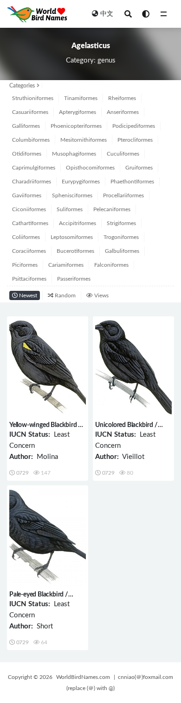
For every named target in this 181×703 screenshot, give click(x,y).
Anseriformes (123, 112)
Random (64, 295)
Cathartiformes (30, 223)
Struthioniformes (32, 98)
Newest (27, 295)
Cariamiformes (66, 265)
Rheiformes (122, 98)
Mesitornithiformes (83, 140)
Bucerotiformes (75, 251)
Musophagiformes (74, 154)
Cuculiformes (123, 154)
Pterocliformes (135, 140)
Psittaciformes (29, 279)
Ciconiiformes (29, 209)
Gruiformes (139, 167)
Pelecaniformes (111, 209)
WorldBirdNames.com (83, 677)
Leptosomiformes (72, 237)
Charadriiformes (31, 181)
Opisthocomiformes (90, 167)
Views (101, 295)
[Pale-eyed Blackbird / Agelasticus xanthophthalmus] (47, 536)
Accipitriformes (77, 223)
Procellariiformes (123, 195)
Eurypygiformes (81, 181)
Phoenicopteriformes (76, 126)
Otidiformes (26, 154)
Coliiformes (26, 237)
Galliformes (26, 126)
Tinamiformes (80, 98)
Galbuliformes (122, 251)
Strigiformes (121, 223)
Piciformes (25, 265)
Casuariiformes (30, 112)
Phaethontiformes (132, 181)
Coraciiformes (29, 251)
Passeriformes (73, 279)
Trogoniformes (121, 237)
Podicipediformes (133, 126)
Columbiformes (31, 140)
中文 (106, 14)
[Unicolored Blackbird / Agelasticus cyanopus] (133, 367)
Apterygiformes (77, 112)
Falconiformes (111, 265)
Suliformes (70, 209)
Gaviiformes (26, 195)
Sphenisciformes (72, 195)
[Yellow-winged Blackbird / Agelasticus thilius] (47, 367)
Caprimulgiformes (33, 167)
